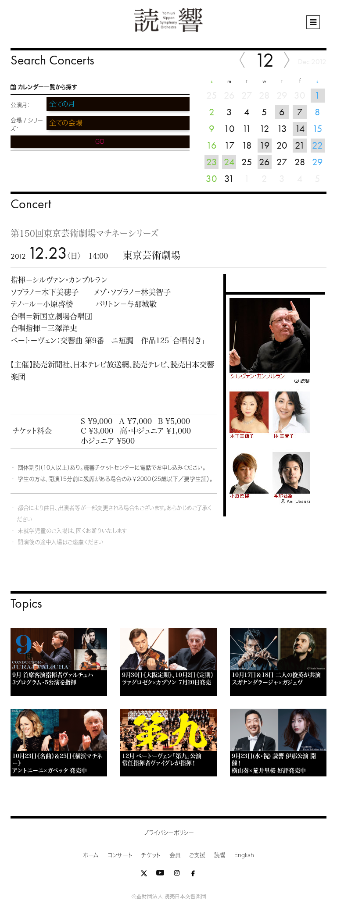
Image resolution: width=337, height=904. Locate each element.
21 (300, 145)
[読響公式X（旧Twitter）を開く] (143, 875)
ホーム (91, 855)
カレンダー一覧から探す (47, 87)
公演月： (20, 105)
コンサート (120, 855)
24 (229, 162)
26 (264, 162)
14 (300, 129)
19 (264, 145)
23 (211, 162)
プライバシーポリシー (168, 833)
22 (317, 145)
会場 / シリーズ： (27, 124)
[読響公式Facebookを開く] (193, 875)
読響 (220, 855)
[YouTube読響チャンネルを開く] (160, 875)
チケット (151, 855)
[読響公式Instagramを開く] (177, 875)
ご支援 (197, 855)
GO (99, 142)
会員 (174, 855)
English (244, 855)
